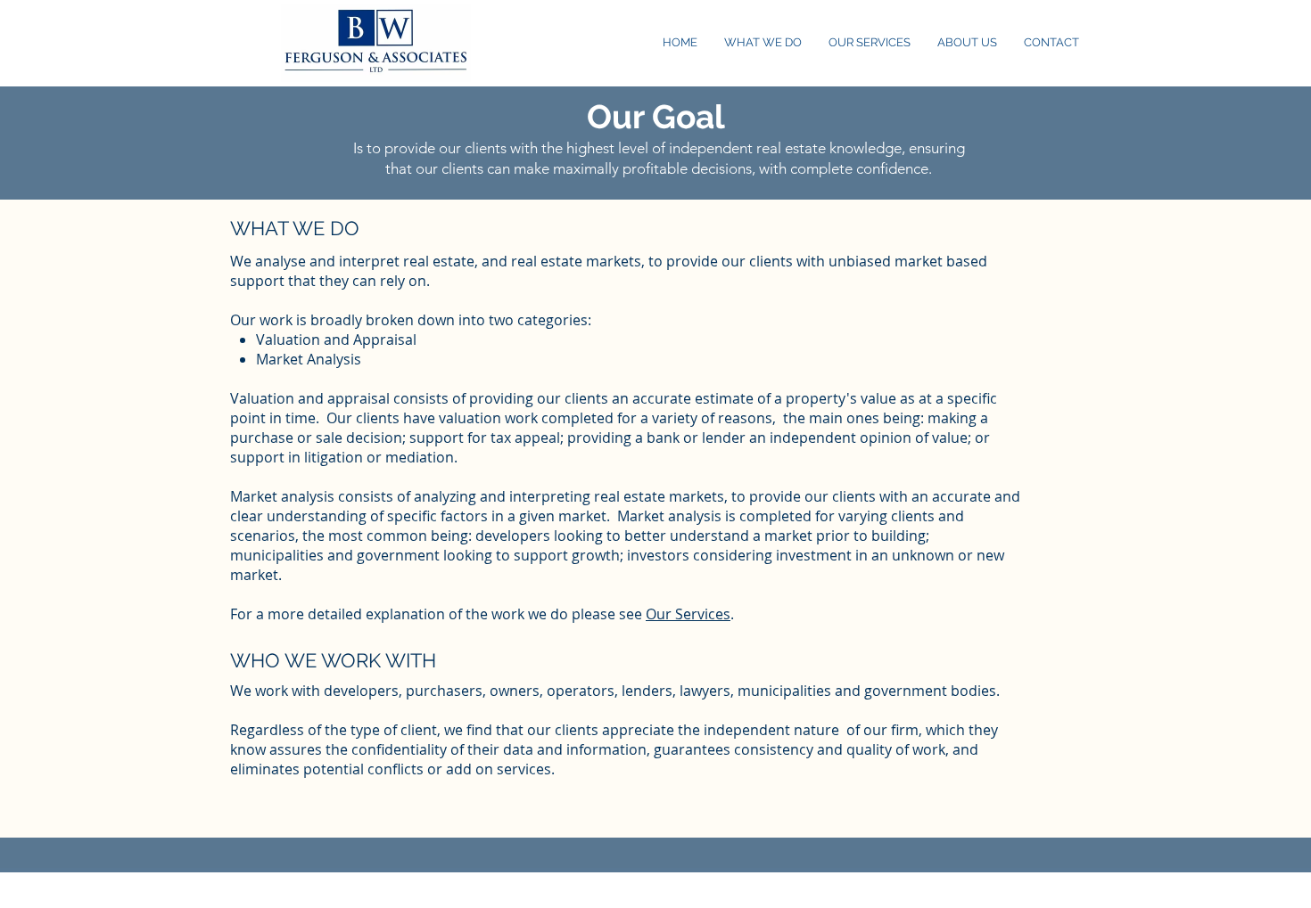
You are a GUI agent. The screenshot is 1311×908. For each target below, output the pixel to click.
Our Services (688, 614)
